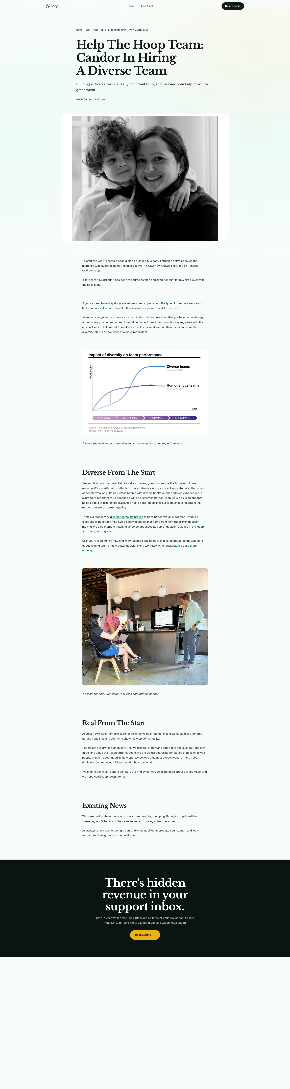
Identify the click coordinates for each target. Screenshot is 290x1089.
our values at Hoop (107, 308)
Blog (88, 29)
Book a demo (232, 6)
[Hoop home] (52, 6)
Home (130, 6)
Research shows (93, 483)
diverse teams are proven (126, 517)
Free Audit (147, 6)
